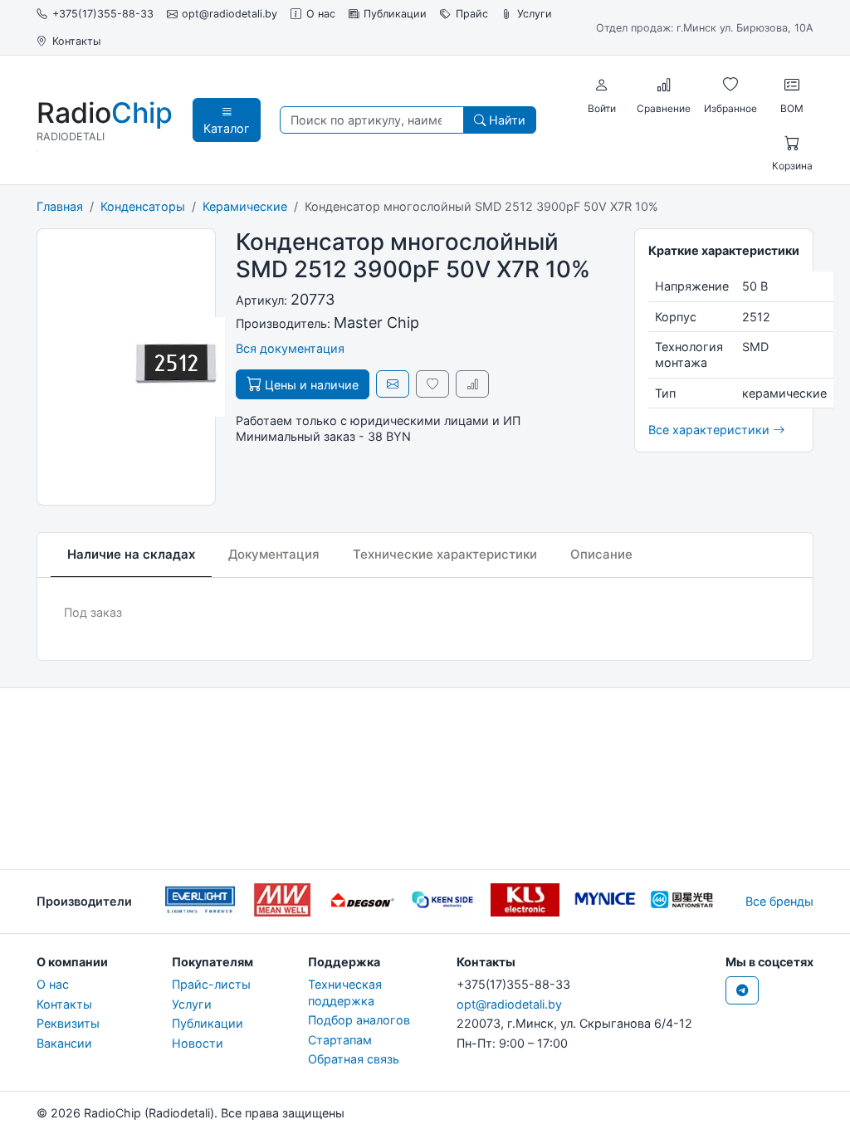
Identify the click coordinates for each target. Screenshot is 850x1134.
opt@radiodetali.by (229, 13)
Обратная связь (353, 1059)
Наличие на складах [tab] (131, 554)
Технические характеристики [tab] (445, 554)
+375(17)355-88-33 (103, 13)
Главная (60, 206)
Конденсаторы (142, 206)
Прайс (472, 13)
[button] (602, 85)
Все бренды (779, 901)
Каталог (226, 128)
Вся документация (290, 348)
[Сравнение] (664, 85)
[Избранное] (730, 85)
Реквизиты (68, 1023)
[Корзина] (792, 143)
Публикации (395, 13)
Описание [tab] (601, 554)
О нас (320, 13)
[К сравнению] (472, 384)
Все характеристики (710, 430)
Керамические (245, 206)
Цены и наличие (310, 385)
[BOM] (792, 85)
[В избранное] (432, 384)
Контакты (76, 41)
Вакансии (64, 1043)
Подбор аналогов (359, 1020)
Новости (197, 1043)
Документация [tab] (274, 554)
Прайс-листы (211, 984)
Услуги (534, 13)
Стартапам (340, 1040)
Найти (505, 120)
